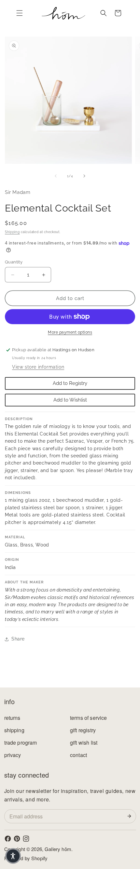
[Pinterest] (17, 838)
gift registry (83, 730)
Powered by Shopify (26, 858)
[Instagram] (26, 838)
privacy (12, 755)
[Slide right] (84, 176)
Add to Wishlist (70, 400)
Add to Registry (70, 383)
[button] (19, 13)
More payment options (70, 332)
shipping (14, 730)
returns (12, 717)
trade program (20, 742)
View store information (38, 367)
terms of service (88, 717)
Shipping (12, 232)
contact (78, 755)
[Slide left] (56, 176)
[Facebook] (7, 838)
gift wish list (83, 742)
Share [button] (18, 638)
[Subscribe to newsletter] (130, 816)
